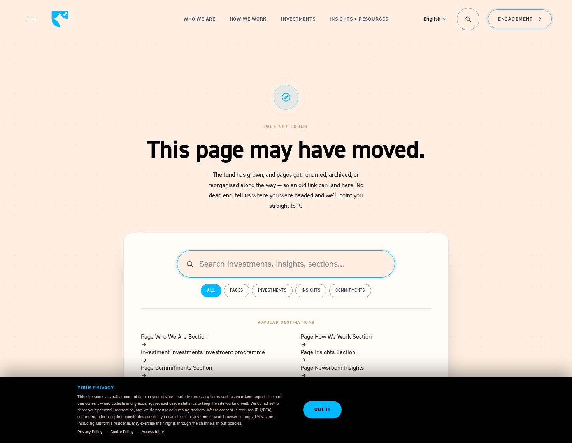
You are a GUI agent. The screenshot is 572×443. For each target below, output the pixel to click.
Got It (322, 409)
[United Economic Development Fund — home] (59, 19)
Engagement (515, 19)
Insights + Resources (359, 19)
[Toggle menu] (31, 19)
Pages (236, 290)
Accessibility (153, 432)
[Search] (468, 19)
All (211, 290)
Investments (298, 19)
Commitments (350, 290)
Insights (311, 290)
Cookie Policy (122, 432)
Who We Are (200, 19)
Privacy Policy (89, 432)
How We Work (248, 19)
